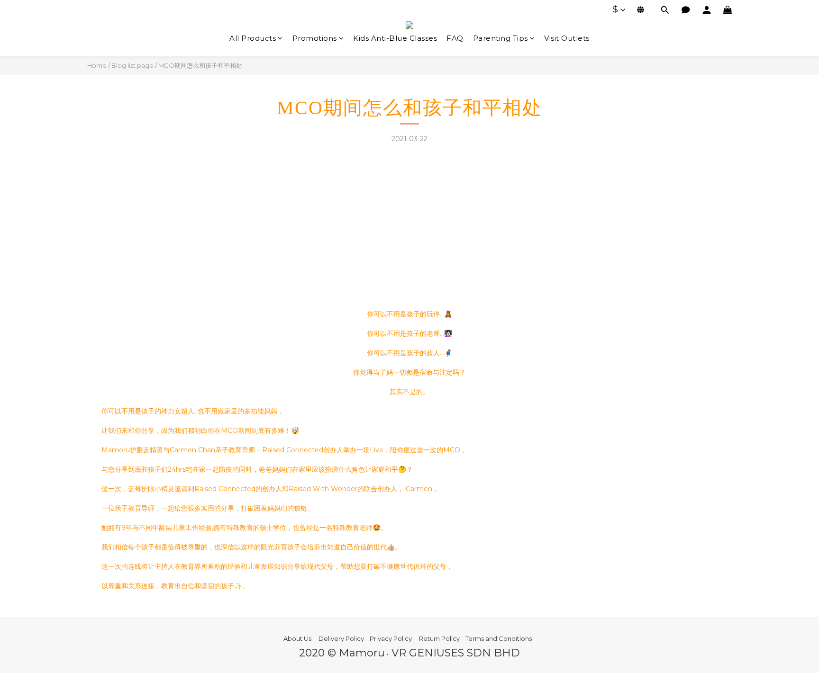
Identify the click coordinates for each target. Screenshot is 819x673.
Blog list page (132, 65)
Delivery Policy (341, 638)
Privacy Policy (391, 638)
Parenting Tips (500, 38)
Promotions (314, 38)
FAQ (455, 38)
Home (97, 65)
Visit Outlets (567, 38)
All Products (252, 38)
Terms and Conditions (498, 638)
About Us (297, 638)
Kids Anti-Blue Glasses (395, 38)
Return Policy (440, 638)
